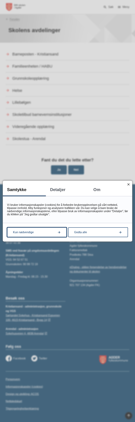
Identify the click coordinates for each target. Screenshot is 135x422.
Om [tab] (96, 189)
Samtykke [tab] (16, 189)
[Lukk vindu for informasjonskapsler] (128, 184)
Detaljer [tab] (57, 189)
